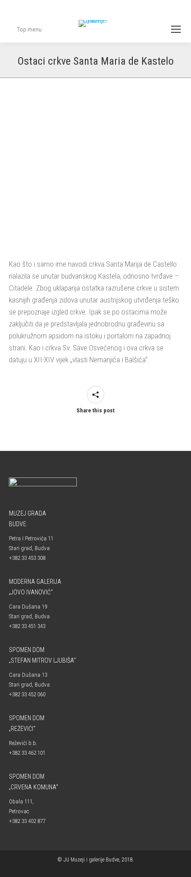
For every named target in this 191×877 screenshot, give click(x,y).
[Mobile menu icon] (176, 29)
